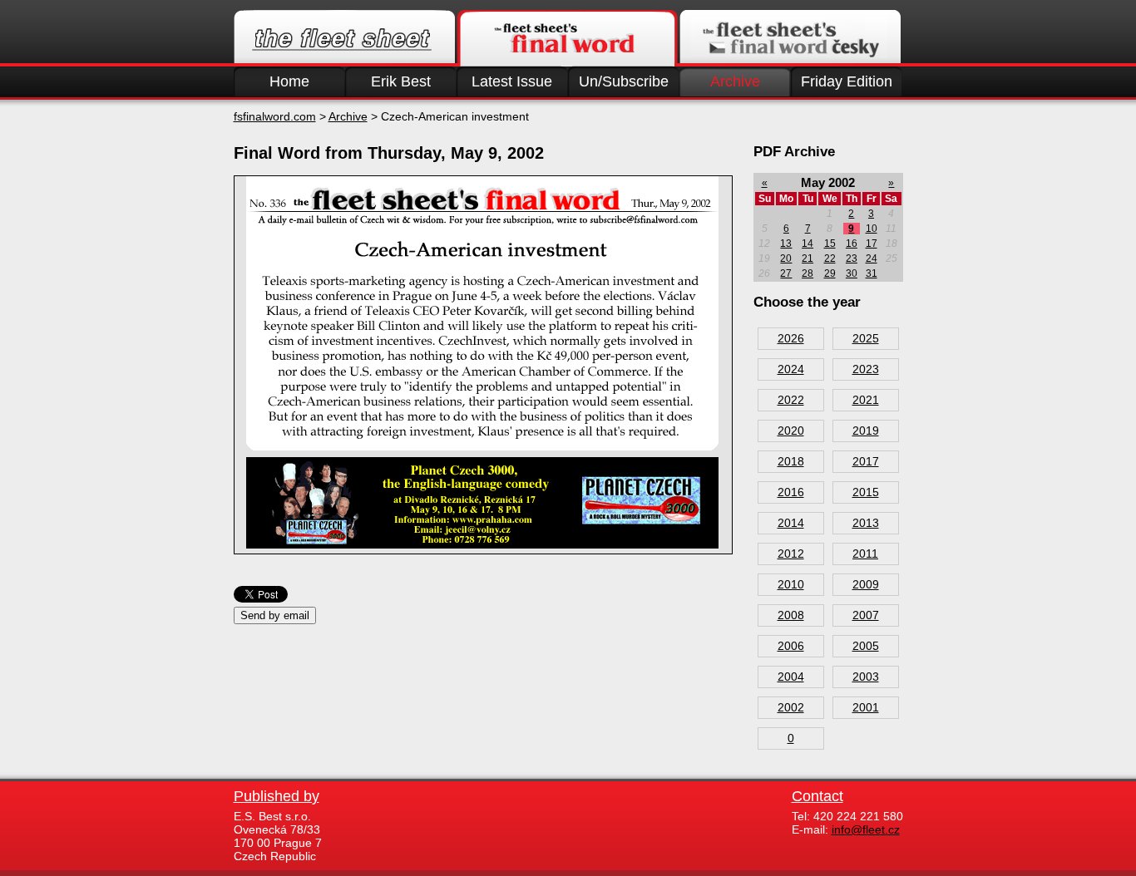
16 (851, 243)
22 (830, 258)
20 (786, 258)
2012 (791, 553)
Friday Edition (846, 81)
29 (830, 273)
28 (807, 273)
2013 (865, 522)
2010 (791, 584)
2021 (865, 399)
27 (786, 273)
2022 (791, 399)
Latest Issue (512, 81)
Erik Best (401, 81)
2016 (791, 492)
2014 (791, 522)
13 (786, 243)
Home (289, 81)
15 (830, 243)
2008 (791, 615)
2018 (791, 461)
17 (871, 243)
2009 (865, 584)
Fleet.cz (344, 38)
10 (871, 228)
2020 (791, 430)
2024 (791, 369)
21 (807, 258)
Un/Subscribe (624, 81)
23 (851, 258)
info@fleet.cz (866, 829)
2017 (865, 461)
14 (807, 243)
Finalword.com (567, 38)
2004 (791, 676)
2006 (791, 645)
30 (851, 273)
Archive (735, 81)
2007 (865, 615)
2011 (865, 553)
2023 (865, 369)
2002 (791, 707)
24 (871, 258)
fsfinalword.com (275, 116)
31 (871, 273)
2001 (865, 707)
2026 (791, 338)
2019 (865, 430)
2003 (865, 676)
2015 (865, 492)
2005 (865, 645)
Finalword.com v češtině (790, 38)
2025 (865, 338)
